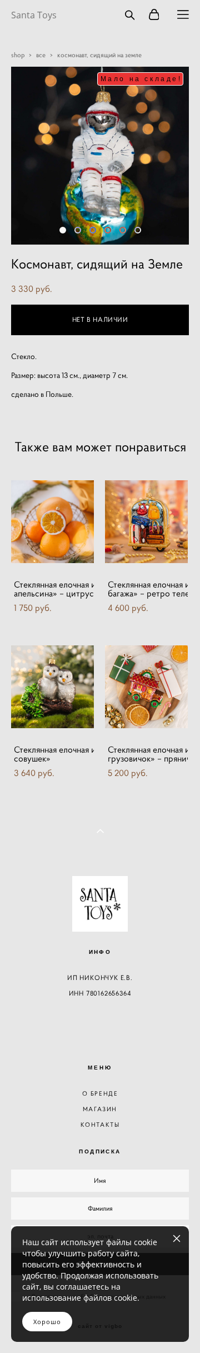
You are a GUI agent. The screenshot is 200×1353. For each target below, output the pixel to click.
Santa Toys (34, 15)
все (41, 55)
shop (17, 55)
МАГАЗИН (100, 1109)
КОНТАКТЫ (100, 1124)
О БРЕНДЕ (100, 1093)
